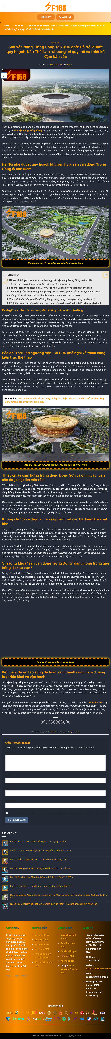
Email (8, 788)
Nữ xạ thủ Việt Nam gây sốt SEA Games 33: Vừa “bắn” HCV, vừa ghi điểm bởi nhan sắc (53, 904)
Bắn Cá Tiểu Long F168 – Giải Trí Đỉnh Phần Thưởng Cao (38, 859)
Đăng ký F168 (42, 934)
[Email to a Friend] (58, 722)
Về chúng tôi (67, 960)
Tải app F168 (41, 939)
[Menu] (3, 6)
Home (6, 25)
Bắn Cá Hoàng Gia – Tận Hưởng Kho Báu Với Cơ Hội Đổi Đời (40, 868)
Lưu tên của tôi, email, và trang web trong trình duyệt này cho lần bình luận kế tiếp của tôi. (54, 813)
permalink (75, 732)
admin (69, 65)
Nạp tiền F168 (42, 949)
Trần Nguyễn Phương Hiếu (69, 969)
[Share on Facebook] (48, 722)
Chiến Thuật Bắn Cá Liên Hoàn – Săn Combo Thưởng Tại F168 (41, 886)
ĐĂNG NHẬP (65, 17)
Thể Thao (18, 25)
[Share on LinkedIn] (68, 722)
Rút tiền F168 (42, 944)
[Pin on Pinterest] (63, 722)
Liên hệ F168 (67, 956)
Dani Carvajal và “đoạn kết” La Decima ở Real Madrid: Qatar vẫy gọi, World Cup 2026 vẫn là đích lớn (58, 896)
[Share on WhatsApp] (43, 722)
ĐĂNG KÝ (46, 17)
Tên (7, 775)
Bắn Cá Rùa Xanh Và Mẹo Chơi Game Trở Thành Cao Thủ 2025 (41, 877)
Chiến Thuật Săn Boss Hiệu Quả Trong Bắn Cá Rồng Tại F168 (40, 850)
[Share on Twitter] (53, 722)
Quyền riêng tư (68, 951)
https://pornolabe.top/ (98, 968)
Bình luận (10, 752)
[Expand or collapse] (105, 275)
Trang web (10, 800)
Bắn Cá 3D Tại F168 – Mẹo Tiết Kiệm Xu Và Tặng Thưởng (38, 841)
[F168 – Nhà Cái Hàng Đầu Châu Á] (55, 6)
